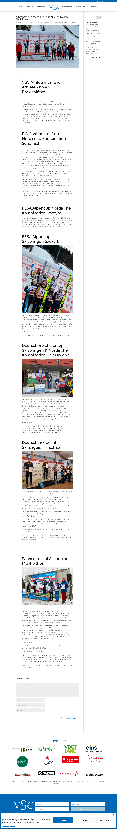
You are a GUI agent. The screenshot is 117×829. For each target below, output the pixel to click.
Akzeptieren (63, 820)
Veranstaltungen (80, 6)
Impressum (12, 826)
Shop (96, 1)
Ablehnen (84, 820)
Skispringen (63, 22)
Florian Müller (21, 22)
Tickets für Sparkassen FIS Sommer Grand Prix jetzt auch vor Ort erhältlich (93, 51)
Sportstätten (41, 6)
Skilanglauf (57, 22)
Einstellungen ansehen (105, 820)
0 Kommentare (72, 22)
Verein (20, 6)
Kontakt (101, 1)
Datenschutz (6, 826)
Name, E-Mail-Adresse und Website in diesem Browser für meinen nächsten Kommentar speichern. (44, 714)
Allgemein (37, 22)
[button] (114, 815)
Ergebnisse (93, 6)
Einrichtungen (67, 6)
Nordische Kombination (47, 22)
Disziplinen (29, 6)
